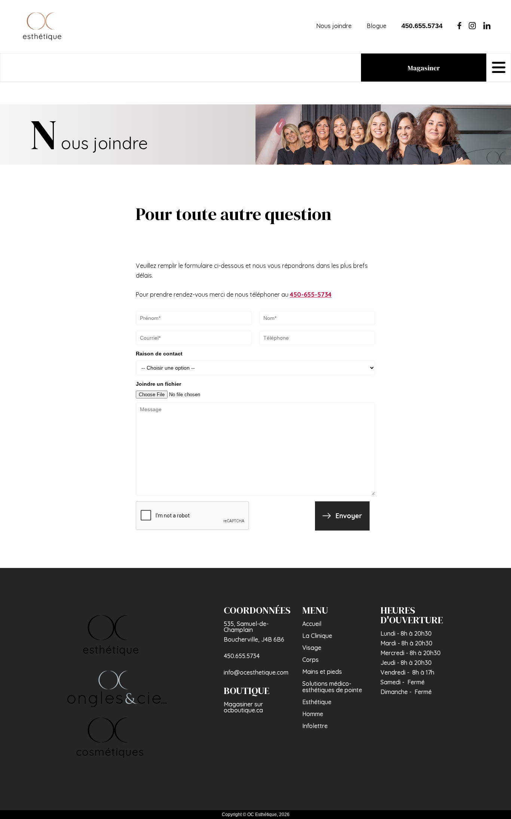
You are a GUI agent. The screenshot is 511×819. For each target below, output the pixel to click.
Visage (311, 647)
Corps (310, 659)
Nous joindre (334, 26)
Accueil (311, 623)
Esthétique (316, 702)
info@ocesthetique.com (256, 672)
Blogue (376, 26)
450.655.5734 (242, 656)
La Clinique (317, 635)
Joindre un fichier (158, 384)
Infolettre (315, 726)
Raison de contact (159, 354)
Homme (312, 714)
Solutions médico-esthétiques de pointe (332, 687)
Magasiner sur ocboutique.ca (243, 707)
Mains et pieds (322, 671)
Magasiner (424, 68)
